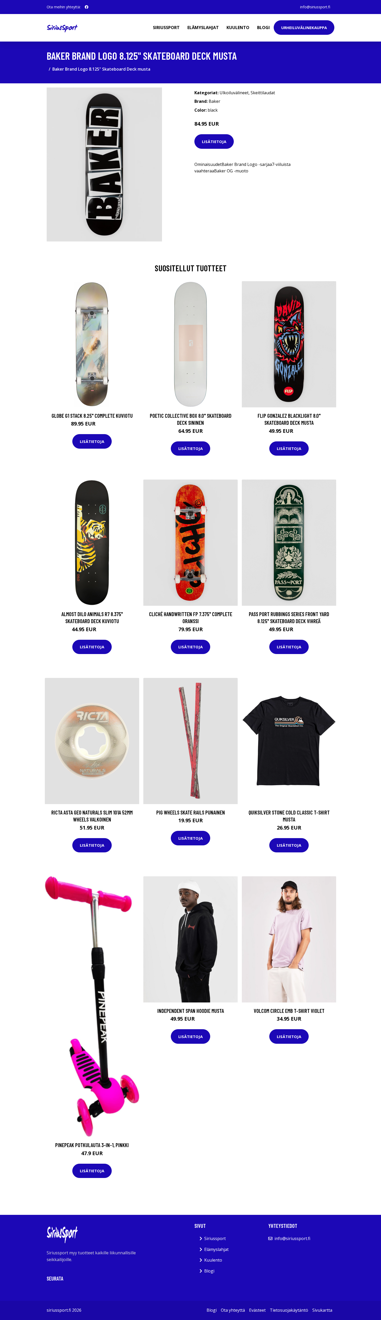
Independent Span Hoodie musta (190, 1010)
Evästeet (257, 1310)
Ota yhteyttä (233, 1310)
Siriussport (166, 27)
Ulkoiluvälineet (234, 93)
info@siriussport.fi (315, 6)
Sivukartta (322, 1310)
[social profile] (86, 7)
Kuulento (238, 27)
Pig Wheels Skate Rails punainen (190, 812)
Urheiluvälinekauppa (304, 27)
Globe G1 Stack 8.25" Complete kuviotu (92, 415)
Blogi (263, 27)
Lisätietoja (214, 141)
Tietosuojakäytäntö (289, 1310)
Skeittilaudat (263, 93)
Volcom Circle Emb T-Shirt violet (289, 1010)
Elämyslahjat (203, 27)
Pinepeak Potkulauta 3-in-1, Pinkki (92, 1145)
